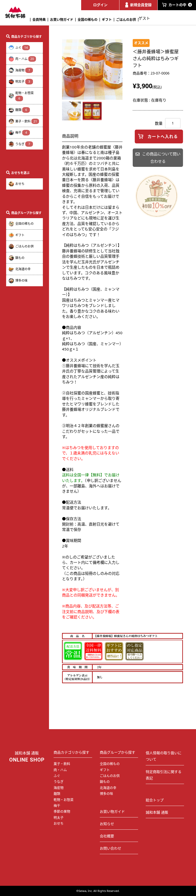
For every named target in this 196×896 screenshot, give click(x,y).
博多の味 (21, 280)
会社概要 (107, 835)
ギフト (107, 19)
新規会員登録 (141, 4)
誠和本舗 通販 (157, 812)
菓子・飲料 (26, 121)
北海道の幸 (23, 269)
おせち (19, 184)
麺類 (21, 110)
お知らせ (107, 823)
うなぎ (22, 144)
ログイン (100, 4)
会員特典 (39, 19)
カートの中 (179, 4)
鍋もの (19, 258)
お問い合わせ (110, 848)
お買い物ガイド (61, 19)
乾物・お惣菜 (24, 96)
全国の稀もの (87, 19)
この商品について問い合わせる (161, 157)
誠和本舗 (15, 12)
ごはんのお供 (126, 19)
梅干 (21, 132)
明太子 (22, 81)
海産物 (22, 70)
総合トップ (155, 800)
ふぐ (21, 47)
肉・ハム (24, 59)
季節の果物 (62, 811)
